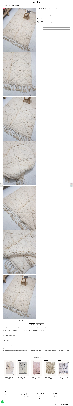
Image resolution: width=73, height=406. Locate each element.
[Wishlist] (67, 2)
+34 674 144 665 (26, 396)
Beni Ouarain (9, 5)
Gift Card (18, 2)
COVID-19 (39, 391)
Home (6, 5)
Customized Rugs (12, 2)
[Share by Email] (23, 320)
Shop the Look (24, 2)
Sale (4, 8)
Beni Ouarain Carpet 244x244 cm (63, 377)
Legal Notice (55, 395)
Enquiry (53, 26)
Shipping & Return (39, 324)
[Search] (63, 2)
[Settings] (65, 2)
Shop (7, 2)
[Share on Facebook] (17, 320)
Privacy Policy (55, 393)
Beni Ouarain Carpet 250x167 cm (23, 377)
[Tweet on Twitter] (19, 320)
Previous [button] (2, 372)
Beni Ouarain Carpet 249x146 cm (36, 377)
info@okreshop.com (26, 398)
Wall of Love (39, 395)
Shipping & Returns (40, 393)
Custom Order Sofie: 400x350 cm (50, 377)
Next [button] (71, 372)
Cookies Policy (55, 391)
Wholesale (39, 399)
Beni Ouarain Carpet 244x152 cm (9, 377)
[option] (19, 30)
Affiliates (38, 398)
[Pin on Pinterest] (21, 320)
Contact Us (39, 396)
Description (32, 324)
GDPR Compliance (56, 396)
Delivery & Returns (47, 26)
